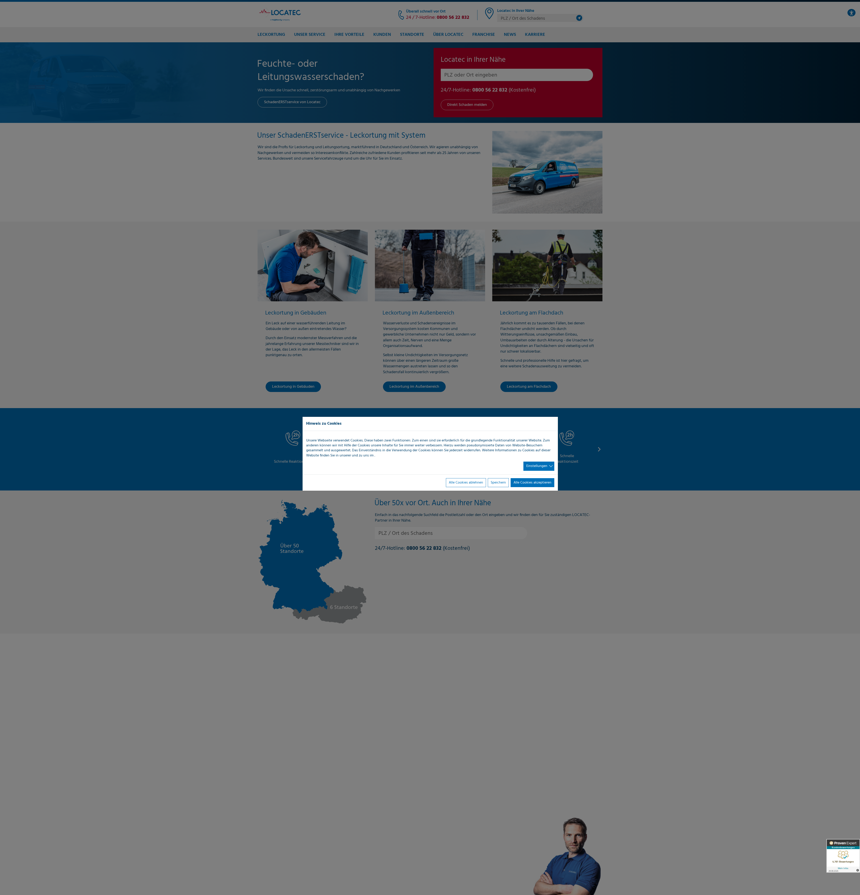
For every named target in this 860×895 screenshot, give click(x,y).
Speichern (498, 483)
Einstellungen (536, 466)
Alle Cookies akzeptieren (532, 483)
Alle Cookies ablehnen (466, 483)
